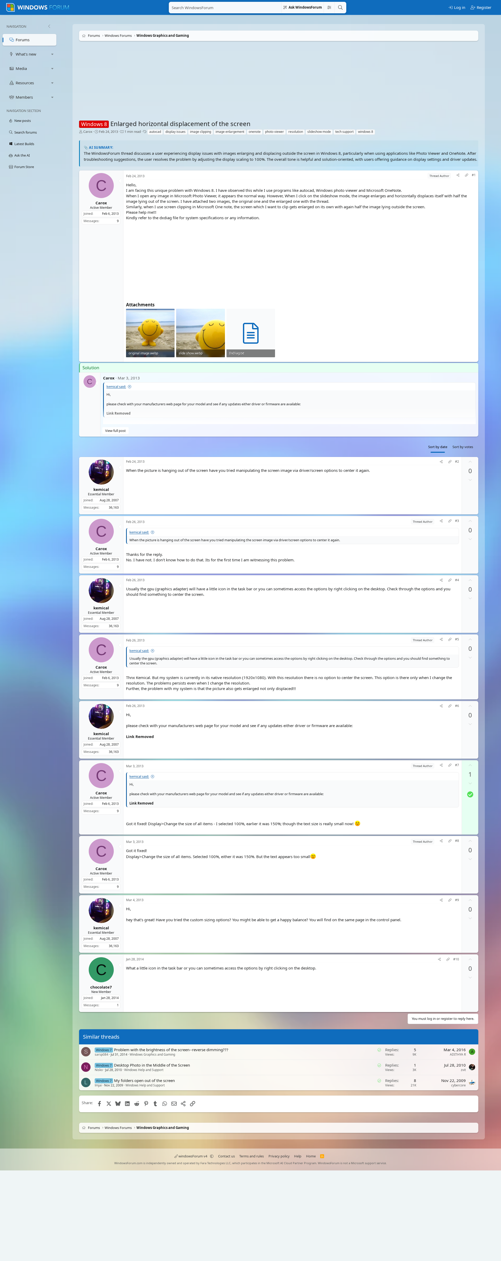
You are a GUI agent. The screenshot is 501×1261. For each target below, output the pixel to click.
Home (311, 1156)
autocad (155, 131)
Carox (87, 131)
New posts (22, 120)
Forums (22, 39)
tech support (344, 131)
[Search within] (329, 7)
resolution (295, 131)
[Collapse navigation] (49, 26)
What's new (26, 54)
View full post (115, 430)
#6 (457, 706)
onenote (255, 131)
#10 (456, 959)
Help (297, 1156)
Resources (25, 82)
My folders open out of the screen (144, 1080)
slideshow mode (319, 131)
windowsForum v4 (193, 1156)
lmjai (98, 1085)
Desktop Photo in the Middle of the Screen (152, 1065)
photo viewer (274, 131)
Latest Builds (24, 143)
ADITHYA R (458, 1054)
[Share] (458, 175)
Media (21, 68)
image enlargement (230, 131)
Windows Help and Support (143, 1070)
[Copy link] (466, 175)
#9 (457, 900)
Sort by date (437, 446)
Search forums (25, 132)
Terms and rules (251, 1156)
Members (24, 97)
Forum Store (24, 166)
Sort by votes (462, 446)
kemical (101, 489)
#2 (457, 462)
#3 (457, 521)
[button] (52, 54)
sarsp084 (101, 1054)
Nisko (99, 1070)
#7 (457, 765)
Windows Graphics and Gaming (152, 1054)
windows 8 (365, 131)
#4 (457, 580)
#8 (457, 841)
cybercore (458, 1085)
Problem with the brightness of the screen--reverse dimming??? (171, 1049)
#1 (474, 175)
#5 (457, 639)
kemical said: (116, 386)
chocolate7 (101, 986)
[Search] (340, 7)
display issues (175, 131)
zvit (463, 1070)
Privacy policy (279, 1156)
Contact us (226, 1156)
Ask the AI (22, 155)
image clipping (200, 131)
